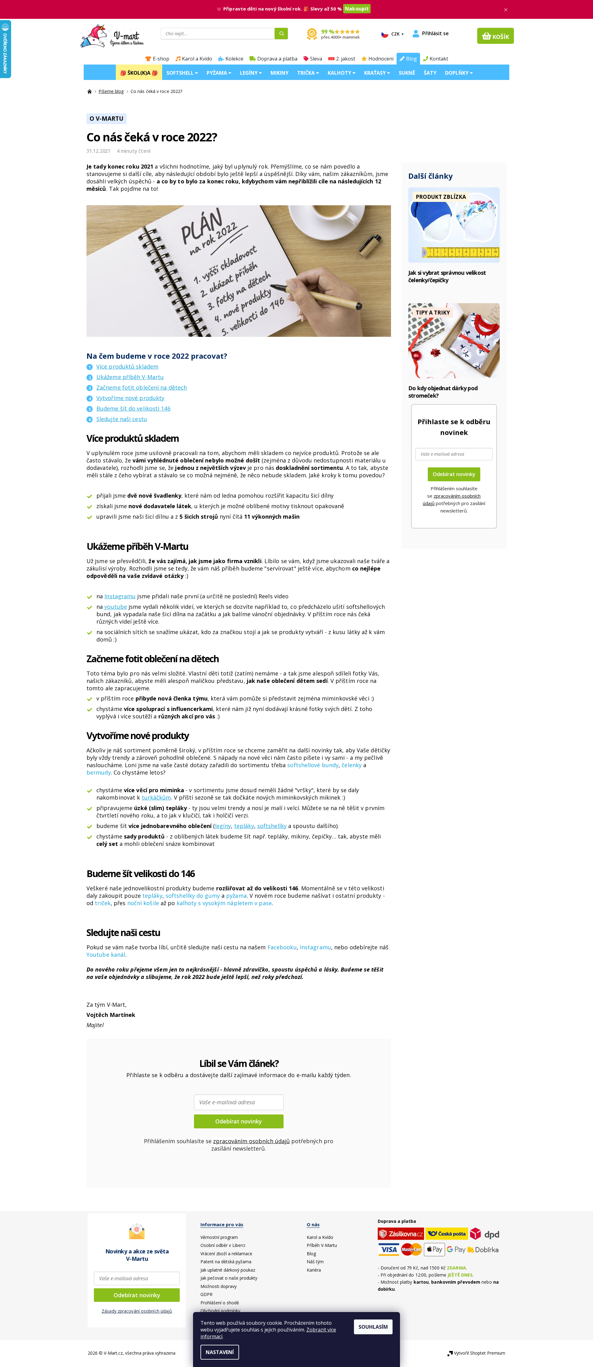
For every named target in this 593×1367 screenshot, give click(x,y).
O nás (313, 1224)
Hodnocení (380, 58)
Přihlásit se (435, 33)
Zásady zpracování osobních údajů (137, 1311)
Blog (411, 58)
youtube (115, 606)
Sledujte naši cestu (121, 419)
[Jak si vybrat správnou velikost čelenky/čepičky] (454, 224)
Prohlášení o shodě (219, 1303)
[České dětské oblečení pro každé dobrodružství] (90, 91)
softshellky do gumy (193, 895)
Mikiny (279, 72)
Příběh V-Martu (322, 1245)
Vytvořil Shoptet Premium (479, 1353)
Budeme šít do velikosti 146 (133, 408)
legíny (223, 826)
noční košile (142, 903)
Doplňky (457, 72)
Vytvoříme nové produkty (130, 398)
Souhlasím (373, 1326)
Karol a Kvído (197, 58)
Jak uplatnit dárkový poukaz (227, 1270)
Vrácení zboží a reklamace (226, 1253)
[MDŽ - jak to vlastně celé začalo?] (454, 340)
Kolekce (234, 58)
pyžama (236, 895)
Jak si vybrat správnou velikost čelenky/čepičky (447, 276)
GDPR (206, 1294)
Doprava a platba (277, 58)
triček (103, 903)
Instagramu (120, 596)
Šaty (430, 72)
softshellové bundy (313, 765)
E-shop (161, 58)
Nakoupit (357, 8)
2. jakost (345, 58)
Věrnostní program (219, 1237)
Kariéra (314, 1270)
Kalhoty (340, 72)
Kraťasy (375, 72)
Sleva (316, 58)
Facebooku (282, 947)
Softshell (180, 72)
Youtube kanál (105, 954)
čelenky (352, 765)
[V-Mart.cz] (112, 35)
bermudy (98, 772)
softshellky (272, 826)
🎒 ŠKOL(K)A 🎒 (139, 72)
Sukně (407, 72)
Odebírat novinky (238, 1121)
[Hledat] (281, 33)
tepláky (244, 826)
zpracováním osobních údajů (251, 1141)
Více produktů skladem (127, 366)
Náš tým (315, 1262)
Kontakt (439, 58)
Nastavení (220, 1352)
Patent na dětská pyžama (225, 1262)
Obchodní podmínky (220, 1311)
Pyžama (217, 72)
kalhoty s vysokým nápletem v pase (224, 903)
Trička (306, 72)
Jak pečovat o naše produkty (228, 1278)
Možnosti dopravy (218, 1286)
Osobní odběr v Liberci (222, 1245)
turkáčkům (156, 797)
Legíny (249, 72)
